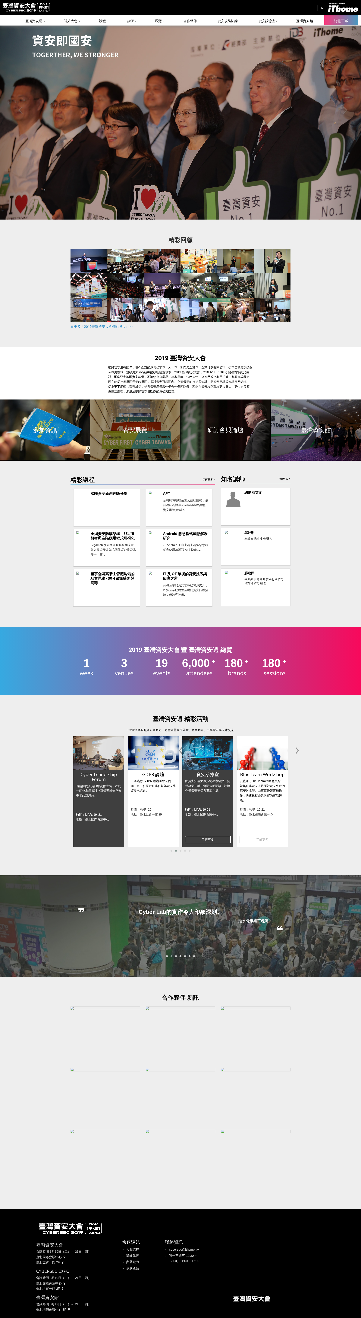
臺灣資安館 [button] (304, 21)
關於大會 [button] (71, 21)
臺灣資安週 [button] (34, 21)
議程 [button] (103, 21)
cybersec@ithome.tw (184, 1249)
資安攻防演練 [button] (228, 21)
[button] (171, 851)
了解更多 (153, 839)
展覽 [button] (159, 21)
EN (321, 8)
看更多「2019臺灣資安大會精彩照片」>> (102, 326)
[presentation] (180, 749)
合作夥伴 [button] (190, 21)
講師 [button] (130, 21)
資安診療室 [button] (267, 21)
